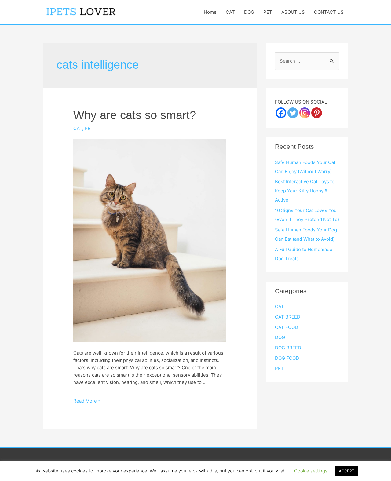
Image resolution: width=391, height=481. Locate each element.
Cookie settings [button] (310, 471)
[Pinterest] (316, 112)
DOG (249, 12)
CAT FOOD (286, 327)
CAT (230, 12)
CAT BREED (287, 317)
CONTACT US (329, 12)
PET (267, 12)
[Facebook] (281, 112)
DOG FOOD (287, 358)
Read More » (86, 401)
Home (210, 12)
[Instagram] (304, 112)
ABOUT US (293, 12)
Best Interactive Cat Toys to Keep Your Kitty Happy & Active (304, 191)
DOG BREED (288, 348)
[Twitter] (292, 112)
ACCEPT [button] (346, 470)
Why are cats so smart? (134, 115)
